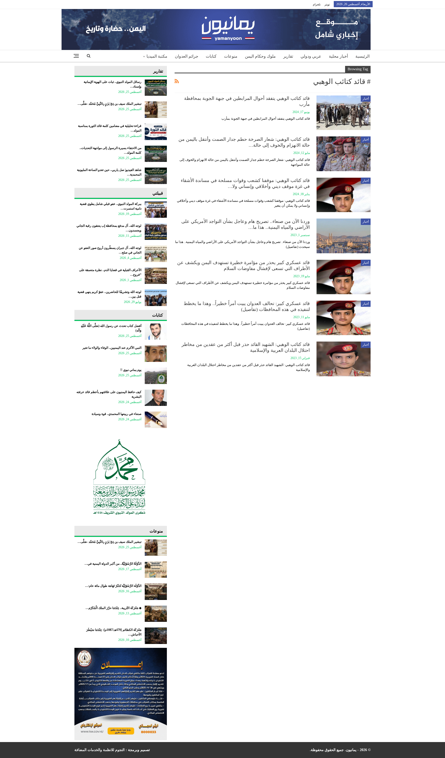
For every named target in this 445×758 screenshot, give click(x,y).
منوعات (230, 56)
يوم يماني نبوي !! (130, 370)
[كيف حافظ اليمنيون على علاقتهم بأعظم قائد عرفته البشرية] (156, 398)
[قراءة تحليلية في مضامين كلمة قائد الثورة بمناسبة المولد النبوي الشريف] (156, 132)
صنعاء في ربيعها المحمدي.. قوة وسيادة (116, 414)
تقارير (288, 56)
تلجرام (317, 4)
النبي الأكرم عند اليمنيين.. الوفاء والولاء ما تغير (111, 348)
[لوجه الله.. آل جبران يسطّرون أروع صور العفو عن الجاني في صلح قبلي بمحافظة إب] (156, 254)
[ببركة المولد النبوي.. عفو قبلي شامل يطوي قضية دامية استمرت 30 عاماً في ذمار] (156, 210)
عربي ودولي (311, 56)
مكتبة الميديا (157, 56)
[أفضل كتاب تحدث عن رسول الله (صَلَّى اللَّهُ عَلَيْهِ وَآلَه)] (156, 332)
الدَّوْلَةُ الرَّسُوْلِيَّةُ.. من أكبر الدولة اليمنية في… (112, 563)
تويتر (327, 4)
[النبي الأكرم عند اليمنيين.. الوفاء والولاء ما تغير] (156, 353)
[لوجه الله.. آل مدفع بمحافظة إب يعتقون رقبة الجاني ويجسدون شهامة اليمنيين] (156, 231)
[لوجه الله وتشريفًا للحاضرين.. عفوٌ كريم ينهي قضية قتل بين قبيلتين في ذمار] (156, 298)
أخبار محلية (338, 56)
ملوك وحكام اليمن (260, 56)
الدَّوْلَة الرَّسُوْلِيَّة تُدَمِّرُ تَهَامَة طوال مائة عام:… (113, 586)
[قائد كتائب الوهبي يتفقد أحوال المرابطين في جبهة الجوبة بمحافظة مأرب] (343, 112)
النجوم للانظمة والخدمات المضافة (99, 750)
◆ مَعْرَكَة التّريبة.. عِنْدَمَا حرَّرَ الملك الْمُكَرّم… (113, 608)
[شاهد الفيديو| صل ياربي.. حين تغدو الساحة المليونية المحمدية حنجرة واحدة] (156, 176)
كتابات (211, 56)
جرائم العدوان (186, 56)
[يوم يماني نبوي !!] (156, 376)
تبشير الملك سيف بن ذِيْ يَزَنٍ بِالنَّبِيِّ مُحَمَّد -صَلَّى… (109, 104)
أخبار (366, 98)
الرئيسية (362, 56)
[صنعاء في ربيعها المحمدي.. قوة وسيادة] (156, 420)
